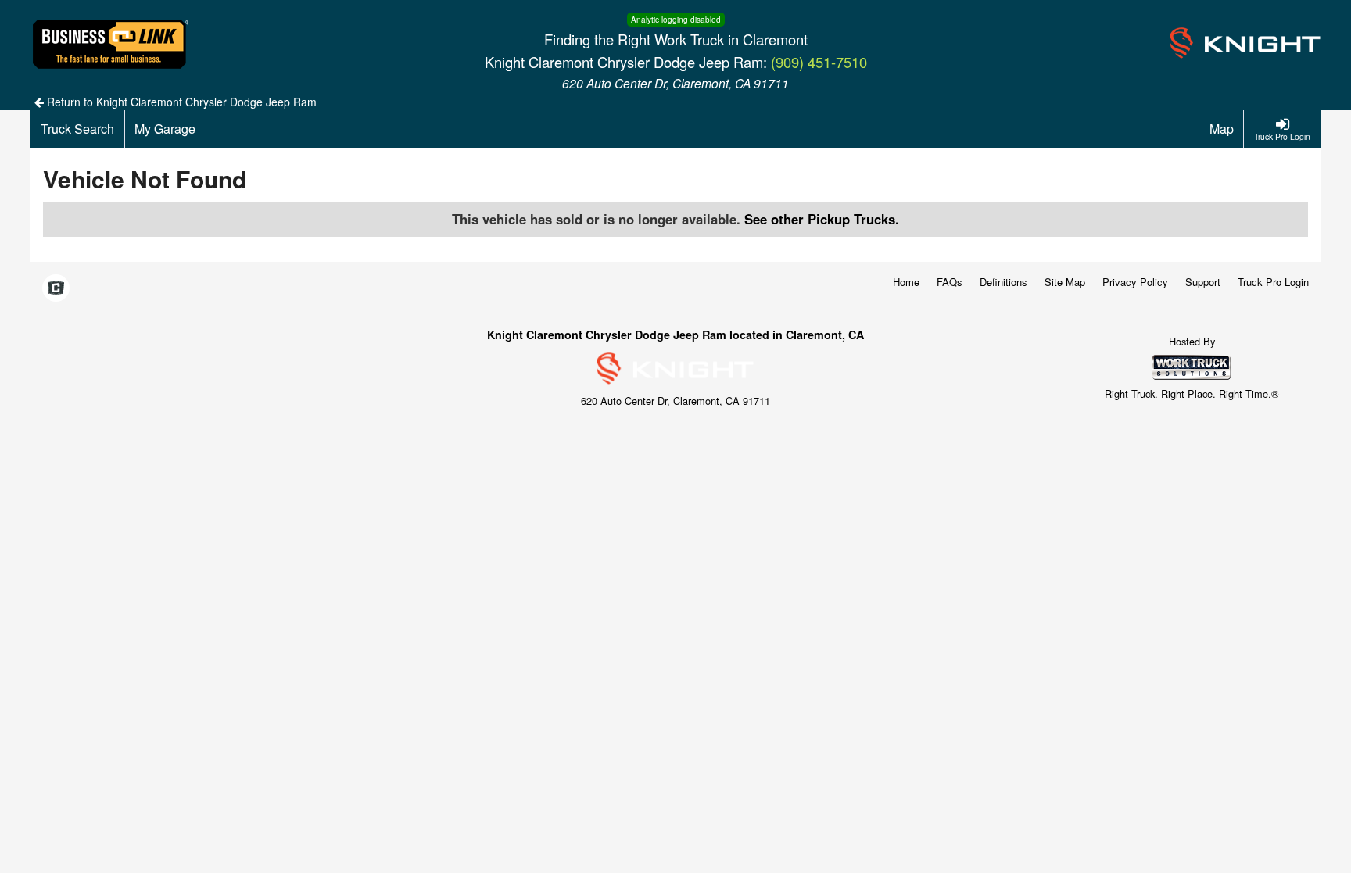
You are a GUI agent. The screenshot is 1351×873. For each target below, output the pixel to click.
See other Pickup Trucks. (821, 218)
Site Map (1065, 281)
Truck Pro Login (1273, 281)
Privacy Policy (1135, 281)
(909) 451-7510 (819, 62)
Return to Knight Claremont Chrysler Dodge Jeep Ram (180, 101)
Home (906, 281)
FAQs (949, 281)
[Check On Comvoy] (56, 288)
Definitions (1003, 281)
